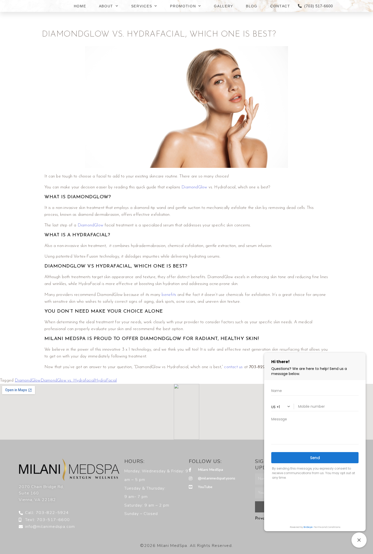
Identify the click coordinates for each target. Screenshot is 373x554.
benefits (169, 295)
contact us (233, 367)
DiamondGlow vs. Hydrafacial (68, 380)
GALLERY (223, 6)
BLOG (252, 6)
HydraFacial (106, 380)
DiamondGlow (194, 187)
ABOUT (106, 6)
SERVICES (141, 6)
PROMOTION (183, 6)
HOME (80, 6)
